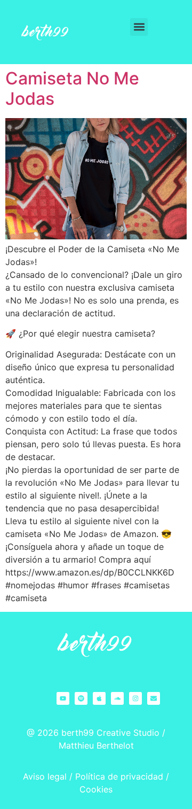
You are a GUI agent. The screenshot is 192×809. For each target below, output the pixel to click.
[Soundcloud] (117, 698)
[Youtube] (63, 698)
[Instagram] (135, 698)
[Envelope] (153, 698)
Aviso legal (45, 776)
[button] (139, 27)
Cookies (96, 789)
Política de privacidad (119, 776)
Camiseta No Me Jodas (72, 88)
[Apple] (99, 698)
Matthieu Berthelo (95, 745)
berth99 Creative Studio (110, 732)
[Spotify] (81, 698)
